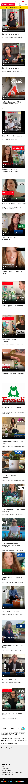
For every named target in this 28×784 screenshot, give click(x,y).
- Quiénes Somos (5, 768)
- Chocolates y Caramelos (7, 760)
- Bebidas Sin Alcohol (6, 762)
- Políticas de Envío (6, 770)
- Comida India (4, 758)
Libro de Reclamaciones (7, 774)
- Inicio (2, 766)
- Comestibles (4, 752)
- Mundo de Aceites (5, 756)
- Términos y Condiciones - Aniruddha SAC (11, 772)
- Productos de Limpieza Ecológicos (10, 754)
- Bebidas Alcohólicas (6, 750)
